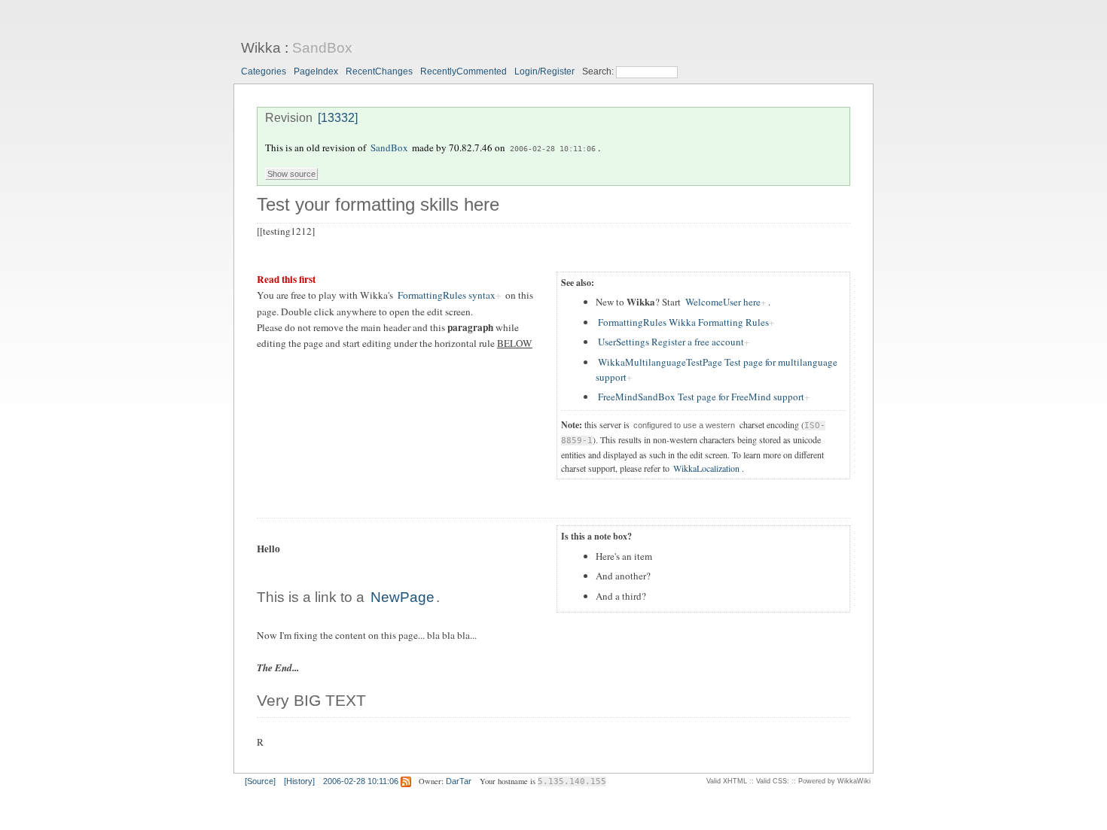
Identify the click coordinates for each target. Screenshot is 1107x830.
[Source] (260, 781)
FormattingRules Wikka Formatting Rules (683, 322)
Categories (263, 71)
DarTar (458, 781)
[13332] (338, 117)
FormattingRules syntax (447, 295)
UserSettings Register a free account (671, 341)
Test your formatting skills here (378, 204)
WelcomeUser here (723, 302)
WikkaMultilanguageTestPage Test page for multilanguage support (716, 369)
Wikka (261, 48)
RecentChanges (379, 71)
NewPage (403, 597)
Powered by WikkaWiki (834, 781)
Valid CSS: (772, 781)
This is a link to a (312, 597)
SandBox (322, 48)
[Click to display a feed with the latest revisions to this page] (406, 781)
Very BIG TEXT (311, 701)
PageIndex (316, 71)
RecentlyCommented (463, 71)
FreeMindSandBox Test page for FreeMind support (701, 396)
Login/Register (544, 71)
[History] (299, 781)
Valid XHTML (726, 781)
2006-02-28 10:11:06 (553, 148)
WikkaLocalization (706, 468)
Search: (599, 71)
